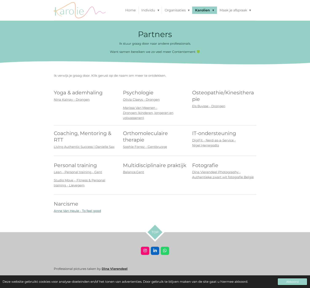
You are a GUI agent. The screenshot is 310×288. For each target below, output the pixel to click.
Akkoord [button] (292, 281)
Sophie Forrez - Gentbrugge (145, 147)
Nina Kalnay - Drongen (72, 100)
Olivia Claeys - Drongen (141, 100)
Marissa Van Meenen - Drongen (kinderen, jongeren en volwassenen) (148, 113)
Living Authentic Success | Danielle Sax (84, 147)
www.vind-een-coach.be (72, 261)
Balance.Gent (133, 172)
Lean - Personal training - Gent (78, 172)
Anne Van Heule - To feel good (77, 211)
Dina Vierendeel (115, 269)
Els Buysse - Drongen (208, 106)
